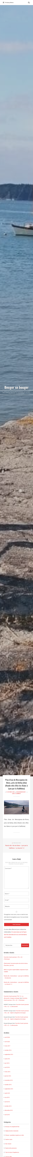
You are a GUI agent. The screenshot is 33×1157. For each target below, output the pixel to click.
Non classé (8, 1143)
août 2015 (7, 1093)
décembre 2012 (9, 1110)
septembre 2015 (9, 1089)
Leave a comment (16, 793)
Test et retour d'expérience (12, 1152)
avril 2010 (7, 1114)
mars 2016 (7, 1071)
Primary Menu (9, 2)
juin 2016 (7, 1063)
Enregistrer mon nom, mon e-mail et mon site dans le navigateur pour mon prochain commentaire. (16, 917)
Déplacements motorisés (11, 1131)
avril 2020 (7, 1041)
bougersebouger (21, 792)
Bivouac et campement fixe (12, 1126)
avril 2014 (7, 1101)
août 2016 (7, 1058)
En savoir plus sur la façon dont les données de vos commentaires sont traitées (15, 934)
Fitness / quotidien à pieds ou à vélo (14, 1135)
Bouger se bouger (16, 387)
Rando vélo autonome (11, 1148)
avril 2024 (7, 1037)
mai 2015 (7, 1097)
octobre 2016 (8, 1050)
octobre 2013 (8, 1106)
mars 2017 (7, 1046)
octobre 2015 (8, 1084)
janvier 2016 (8, 1076)
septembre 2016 (9, 1054)
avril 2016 (7, 1067)
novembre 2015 (9, 1080)
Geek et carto (8, 1139)
